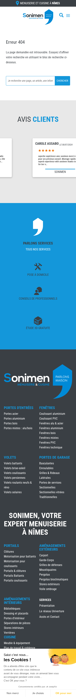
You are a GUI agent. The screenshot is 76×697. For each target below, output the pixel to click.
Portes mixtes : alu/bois (18, 428)
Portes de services (50, 482)
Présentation (47, 605)
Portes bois (10, 423)
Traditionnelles (48, 497)
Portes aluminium (14, 418)
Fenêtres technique (50, 447)
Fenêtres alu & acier (51, 423)
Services (45, 600)
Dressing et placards (16, 613)
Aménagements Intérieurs (17, 601)
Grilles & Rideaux (49, 473)
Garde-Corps (46, 560)
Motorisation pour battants (20, 556)
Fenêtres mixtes (48, 438)
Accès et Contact (49, 617)
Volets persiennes (14, 478)
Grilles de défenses (50, 565)
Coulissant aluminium (52, 413)
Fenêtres (47, 408)
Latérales (45, 478)
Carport (43, 555)
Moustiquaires (47, 570)
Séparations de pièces (17, 623)
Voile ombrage (48, 589)
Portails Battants (14, 575)
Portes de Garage (54, 457)
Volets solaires (13, 492)
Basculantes (46, 463)
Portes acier (11, 413)
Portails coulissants (15, 580)
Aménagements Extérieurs (52, 547)
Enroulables (46, 468)
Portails (11, 545)
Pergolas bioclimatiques (53, 579)
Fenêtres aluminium (51, 428)
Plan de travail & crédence (19, 648)
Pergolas (44, 574)
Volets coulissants (15, 473)
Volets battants (13, 463)
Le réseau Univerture (51, 611)
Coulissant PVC (48, 418)
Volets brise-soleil (14, 468)
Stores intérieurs (14, 628)
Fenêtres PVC (47, 442)
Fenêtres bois (47, 433)
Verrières (9, 632)
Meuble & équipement (17, 643)
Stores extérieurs (49, 584)
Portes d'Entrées (18, 408)
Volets (10, 457)
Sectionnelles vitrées (51, 492)
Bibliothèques (12, 608)
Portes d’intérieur (14, 618)
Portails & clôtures (15, 571)
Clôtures (9, 551)
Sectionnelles (47, 487)
